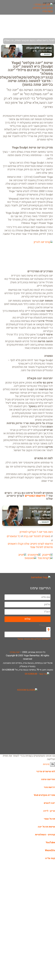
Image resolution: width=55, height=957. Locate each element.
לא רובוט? (44, 625)
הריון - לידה (49, 811)
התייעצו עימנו (48, 779)
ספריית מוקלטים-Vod (44, 795)
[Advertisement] (27, 723)
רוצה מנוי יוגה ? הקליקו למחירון (36, 532)
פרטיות (46, 764)
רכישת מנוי (49, 787)
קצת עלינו (50, 858)
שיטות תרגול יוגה (46, 826)
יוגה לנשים (49, 803)
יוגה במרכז (15, 652)
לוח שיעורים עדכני (45, 771)
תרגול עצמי (49, 819)
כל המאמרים (13, 536)
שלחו (27, 619)
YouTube (50, 842)
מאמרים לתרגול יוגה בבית (37, 536)
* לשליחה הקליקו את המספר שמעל (33, 639)
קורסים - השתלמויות (45, 834)
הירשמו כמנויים (35, 495)
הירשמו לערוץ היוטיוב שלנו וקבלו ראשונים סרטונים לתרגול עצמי (30, 545)
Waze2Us (50, 850)
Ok (52, 764)
